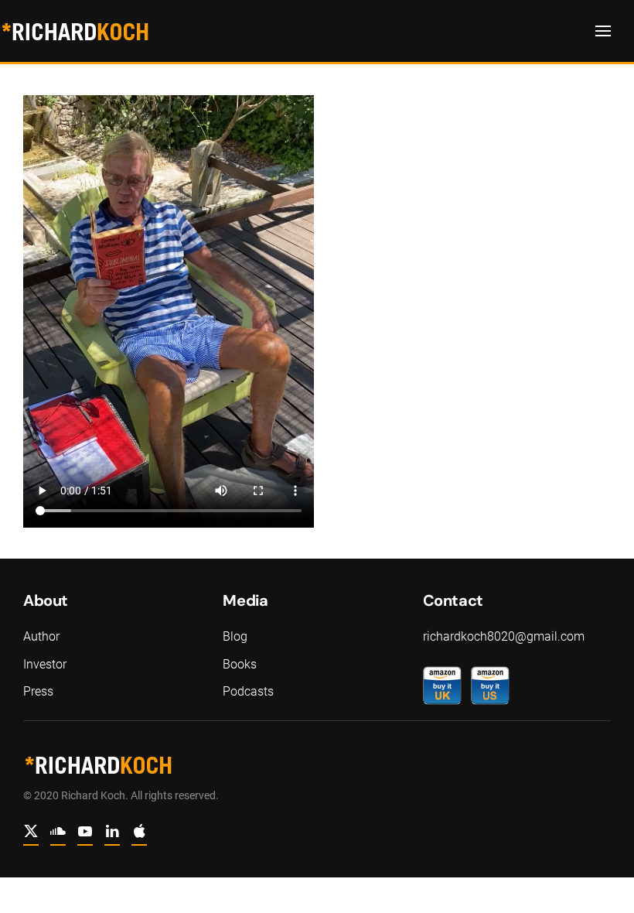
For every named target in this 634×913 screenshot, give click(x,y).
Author (41, 636)
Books (240, 664)
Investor (44, 664)
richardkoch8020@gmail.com (504, 636)
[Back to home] (74, 31)
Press (38, 691)
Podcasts (248, 691)
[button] (603, 31)
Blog (235, 636)
